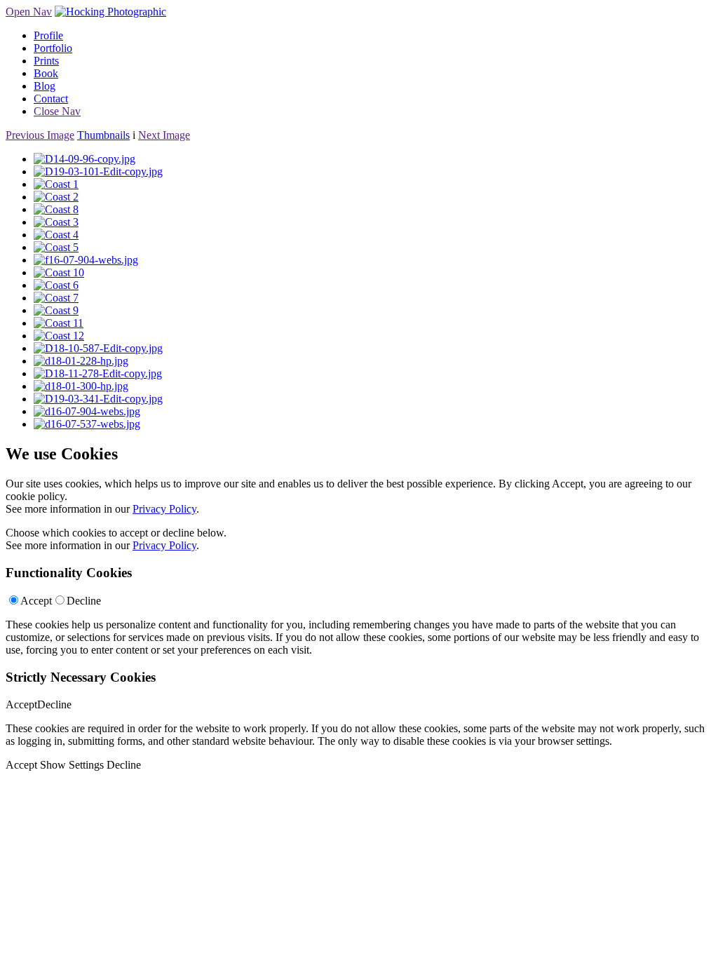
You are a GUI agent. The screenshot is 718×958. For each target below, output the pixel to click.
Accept (36, 601)
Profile (48, 35)
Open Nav (29, 12)
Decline (84, 601)
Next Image (164, 135)
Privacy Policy (164, 509)
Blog (44, 86)
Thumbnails (103, 135)
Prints (46, 61)
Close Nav (57, 111)
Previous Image (40, 135)
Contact (51, 98)
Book (46, 73)
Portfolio (53, 48)
